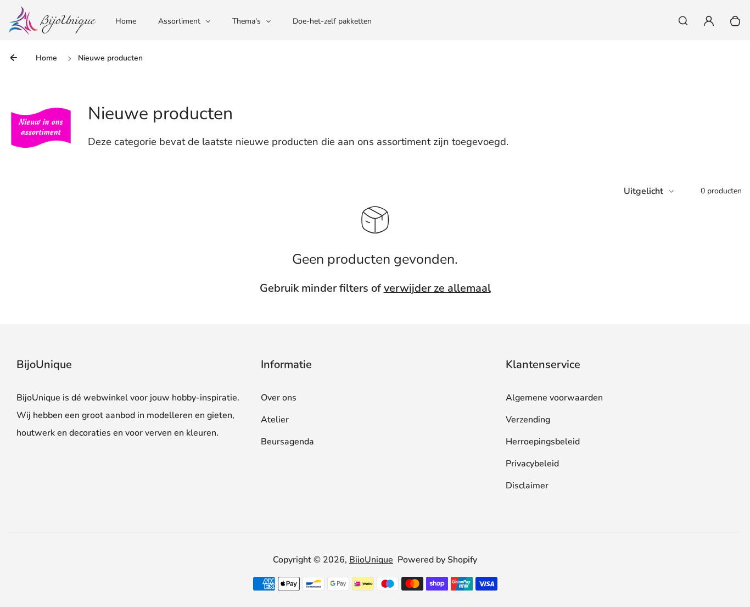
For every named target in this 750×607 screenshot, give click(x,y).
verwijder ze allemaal (437, 288)
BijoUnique (371, 560)
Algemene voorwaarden (554, 398)
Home (125, 21)
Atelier (275, 420)
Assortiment (179, 21)
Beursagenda (287, 442)
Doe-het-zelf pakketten (332, 21)
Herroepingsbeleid (543, 442)
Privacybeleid (532, 464)
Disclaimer (527, 486)
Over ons (278, 398)
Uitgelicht (643, 191)
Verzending (528, 420)
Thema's (246, 21)
